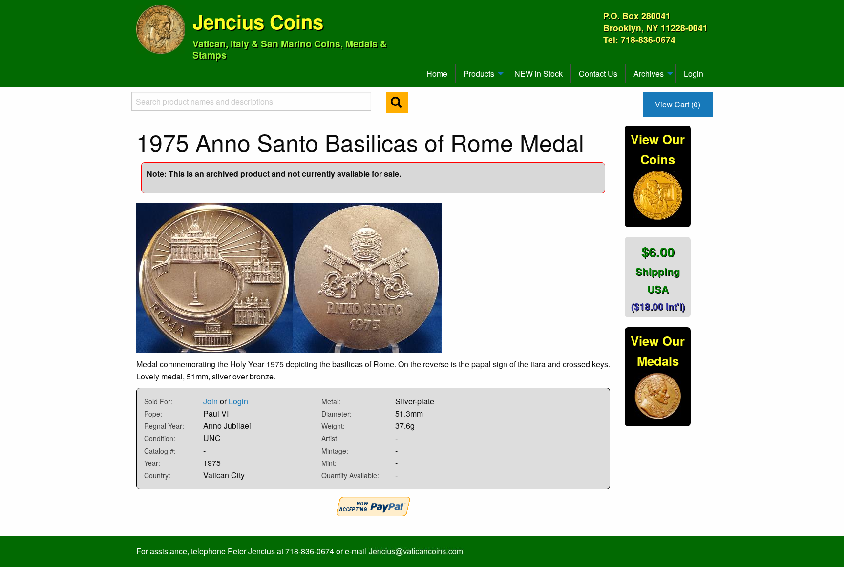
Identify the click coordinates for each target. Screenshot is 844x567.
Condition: (159, 438)
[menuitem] (140, 69)
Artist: (330, 438)
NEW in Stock (538, 73)
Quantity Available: (350, 475)
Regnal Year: (164, 426)
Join (210, 401)
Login (693, 73)
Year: (152, 463)
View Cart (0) (677, 104)
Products (479, 73)
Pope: (153, 414)
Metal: (330, 401)
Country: (157, 475)
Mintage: (334, 451)
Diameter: (336, 414)
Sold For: (158, 401)
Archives (648, 73)
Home (436, 73)
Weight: (333, 426)
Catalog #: (160, 451)
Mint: (329, 463)
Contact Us (598, 73)
